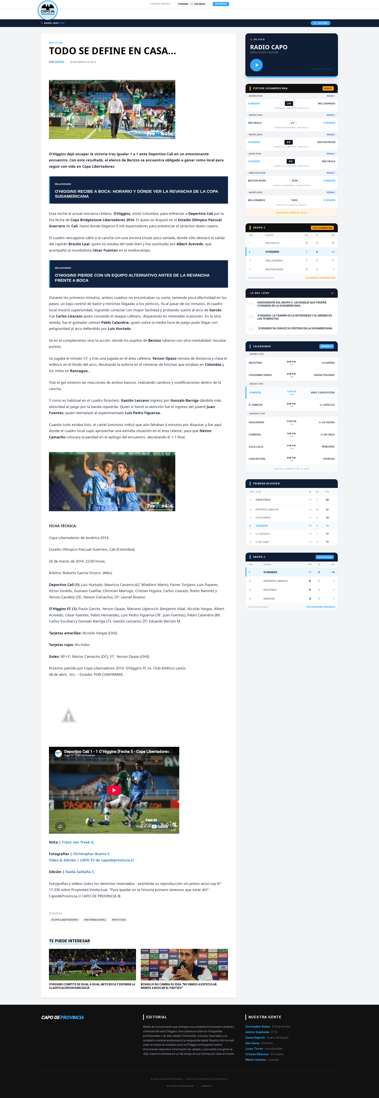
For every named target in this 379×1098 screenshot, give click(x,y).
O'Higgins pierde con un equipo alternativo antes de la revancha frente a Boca (132, 277)
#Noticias (119, 919)
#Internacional (95, 919)
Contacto (206, 1086)
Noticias (56, 42)
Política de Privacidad (180, 1086)
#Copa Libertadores (64, 919)
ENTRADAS (221, 4)
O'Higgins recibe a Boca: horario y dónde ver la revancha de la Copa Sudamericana (136, 193)
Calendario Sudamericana (320, 277)
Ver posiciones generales (320, 607)
